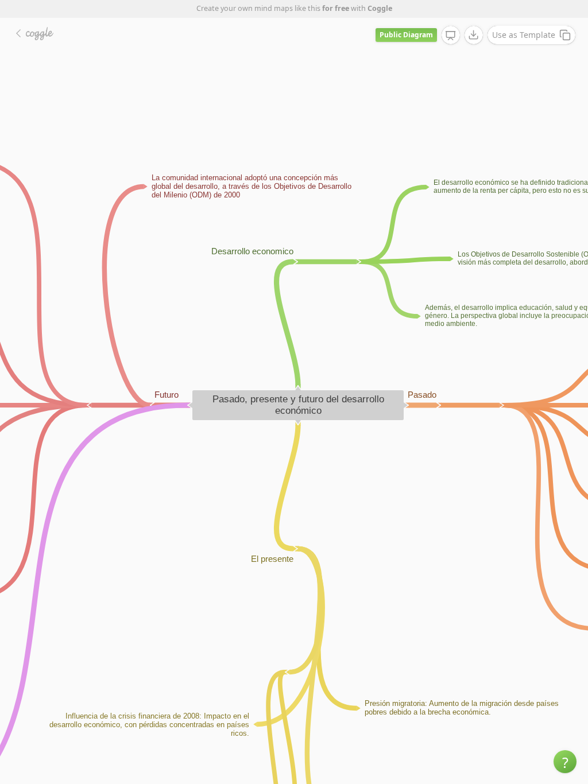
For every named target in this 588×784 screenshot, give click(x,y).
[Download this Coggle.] (474, 35)
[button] (565, 761)
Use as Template (523, 34)
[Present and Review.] (451, 35)
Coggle (380, 8)
